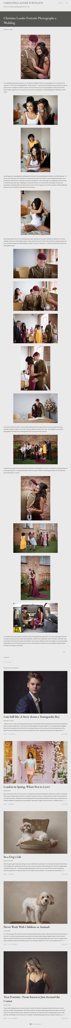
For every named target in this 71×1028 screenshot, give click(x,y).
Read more (64, 734)
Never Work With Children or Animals (27, 927)
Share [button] (64, 651)
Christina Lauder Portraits (23, 3)
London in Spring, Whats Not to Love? (27, 787)
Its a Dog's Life (12, 857)
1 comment (11, 804)
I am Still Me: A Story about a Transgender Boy (32, 717)
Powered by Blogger (36, 1024)
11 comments (11, 734)
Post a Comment (8, 662)
